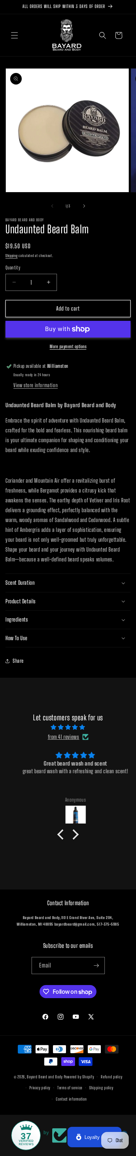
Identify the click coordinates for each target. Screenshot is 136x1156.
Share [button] (18, 661)
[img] (68, 727)
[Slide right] (84, 206)
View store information (35, 385)
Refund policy (111, 1076)
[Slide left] (52, 206)
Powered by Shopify (79, 1076)
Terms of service (69, 1087)
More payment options (68, 346)
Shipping (11, 255)
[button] (14, 35)
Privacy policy (39, 1087)
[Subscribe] (96, 965)
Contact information (71, 1099)
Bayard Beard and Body (45, 1076)
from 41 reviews (63, 736)
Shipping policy (101, 1087)
